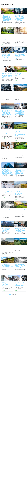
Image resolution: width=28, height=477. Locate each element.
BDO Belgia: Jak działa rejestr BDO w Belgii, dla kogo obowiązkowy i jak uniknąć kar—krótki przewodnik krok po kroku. (7, 75)
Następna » (16, 294)
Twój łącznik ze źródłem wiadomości (8, 1)
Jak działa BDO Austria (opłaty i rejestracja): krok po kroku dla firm (20, 74)
